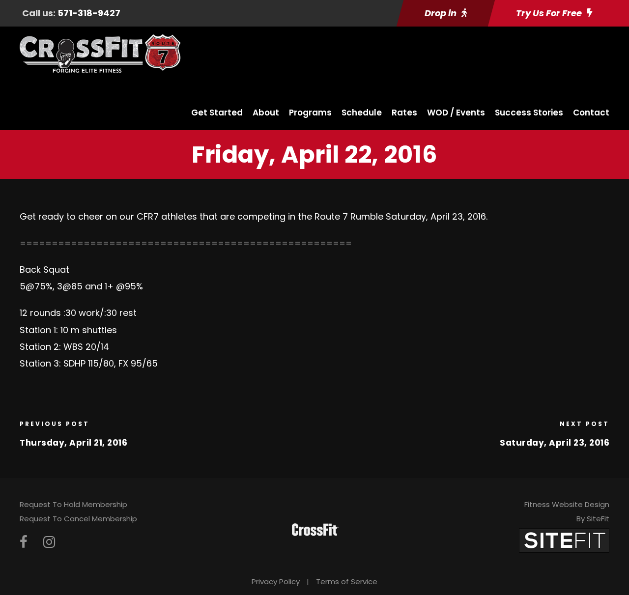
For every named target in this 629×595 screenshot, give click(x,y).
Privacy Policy (276, 581)
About (266, 112)
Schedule (362, 112)
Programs (310, 112)
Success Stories (529, 112)
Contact (591, 112)
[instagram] (49, 542)
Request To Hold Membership (73, 504)
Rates (404, 112)
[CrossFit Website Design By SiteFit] (564, 540)
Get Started (217, 112)
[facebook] (24, 542)
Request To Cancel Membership (78, 518)
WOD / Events (456, 112)
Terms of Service (346, 581)
